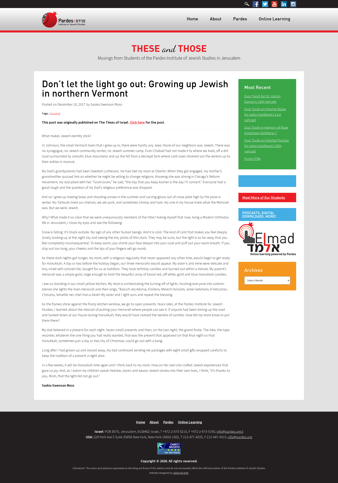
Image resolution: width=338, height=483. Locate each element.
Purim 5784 (252, 158)
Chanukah (54, 113)
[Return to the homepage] (63, 19)
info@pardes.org (240, 437)
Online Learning (274, 18)
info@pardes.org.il (230, 431)
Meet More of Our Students (263, 197)
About (215, 18)
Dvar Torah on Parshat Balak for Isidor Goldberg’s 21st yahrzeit (265, 114)
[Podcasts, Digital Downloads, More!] (267, 238)
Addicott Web (180, 473)
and (169, 48)
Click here (137, 122)
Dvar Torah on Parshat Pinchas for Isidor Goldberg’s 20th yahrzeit (266, 146)
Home (192, 18)
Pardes (240, 18)
